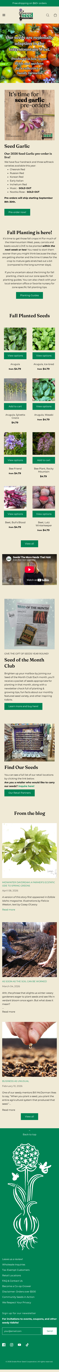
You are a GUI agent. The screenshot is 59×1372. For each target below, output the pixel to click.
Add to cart (15, 406)
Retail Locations (11, 1275)
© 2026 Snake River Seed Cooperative (21, 1362)
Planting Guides (29, 295)
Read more (8, 909)
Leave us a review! (12, 1259)
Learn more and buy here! (23, 706)
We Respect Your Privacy (16, 1302)
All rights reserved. (45, 1362)
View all (29, 543)
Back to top (29, 1134)
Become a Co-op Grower (16, 1286)
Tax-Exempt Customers (16, 1270)
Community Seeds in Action (18, 1297)
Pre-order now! (17, 212)
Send (50, 1331)
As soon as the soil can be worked (24, 981)
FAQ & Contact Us (12, 1280)
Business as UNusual (15, 1081)
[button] (30, 79)
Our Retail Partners (20, 792)
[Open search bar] (47, 15)
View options (15, 355)
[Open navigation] (4, 15)
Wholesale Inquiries (13, 1264)
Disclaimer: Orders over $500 (19, 1291)
